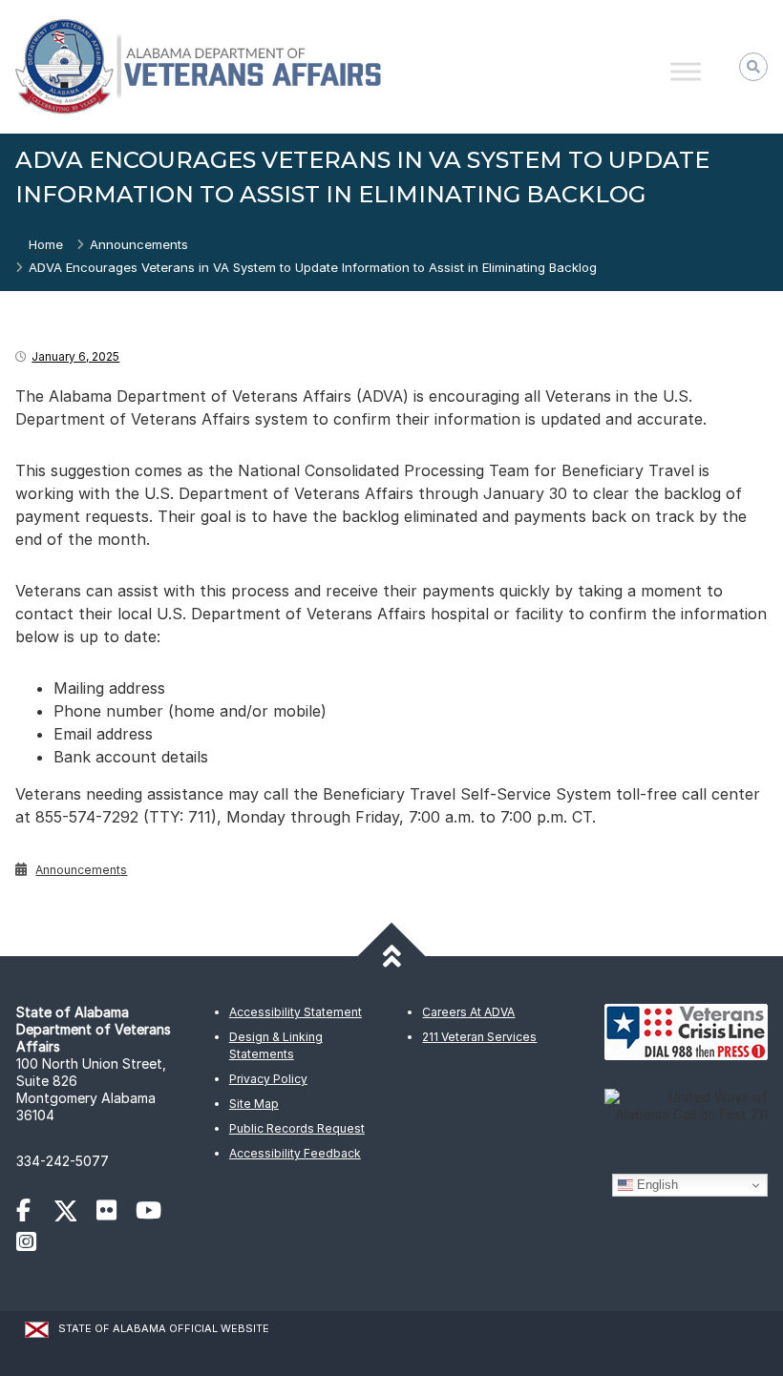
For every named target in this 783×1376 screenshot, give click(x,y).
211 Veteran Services (479, 1037)
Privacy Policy (268, 1079)
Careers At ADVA (468, 1012)
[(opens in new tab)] (33, 1213)
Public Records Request (297, 1128)
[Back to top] (392, 956)
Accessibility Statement (295, 1012)
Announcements (139, 244)
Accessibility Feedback (295, 1153)
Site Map (254, 1103)
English (655, 1185)
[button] (753, 66)
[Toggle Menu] (685, 71)
